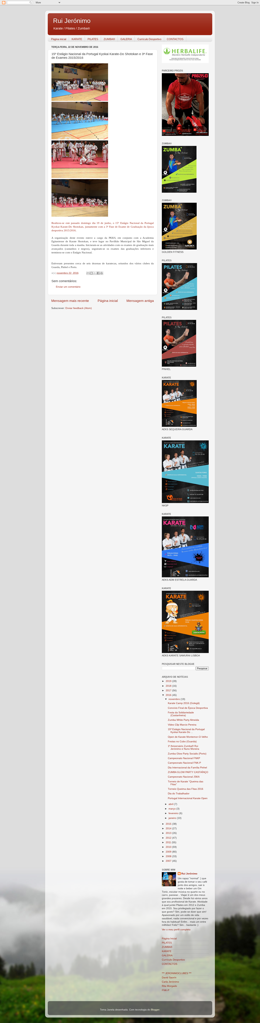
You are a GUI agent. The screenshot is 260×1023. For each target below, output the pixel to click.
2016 (169, 695)
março (172, 808)
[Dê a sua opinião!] (91, 273)
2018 (169, 686)
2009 (169, 851)
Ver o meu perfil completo (176, 929)
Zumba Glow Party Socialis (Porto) (187, 753)
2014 (169, 828)
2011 (169, 842)
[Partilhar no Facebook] (98, 273)
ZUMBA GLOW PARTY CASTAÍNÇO (188, 772)
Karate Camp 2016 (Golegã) (184, 703)
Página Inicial (169, 938)
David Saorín (169, 977)
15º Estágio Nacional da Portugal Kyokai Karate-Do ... (186, 730)
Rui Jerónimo (72, 20)
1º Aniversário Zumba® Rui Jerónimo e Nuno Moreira (183, 747)
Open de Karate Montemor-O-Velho (188, 737)
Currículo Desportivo (149, 39)
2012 (169, 838)
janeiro (173, 818)
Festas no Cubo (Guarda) (182, 741)
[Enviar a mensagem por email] (88, 273)
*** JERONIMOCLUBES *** (176, 973)
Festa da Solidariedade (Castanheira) (181, 714)
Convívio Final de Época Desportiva (188, 708)
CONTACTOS (175, 39)
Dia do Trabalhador (178, 793)
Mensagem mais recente (70, 301)
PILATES (93, 39)
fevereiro (174, 813)
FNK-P (165, 990)
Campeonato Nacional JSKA (184, 776)
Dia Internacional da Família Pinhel (187, 767)
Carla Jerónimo (170, 981)
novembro (175, 699)
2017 (169, 690)
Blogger (155, 1009)
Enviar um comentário (68, 286)
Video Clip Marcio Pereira (182, 724)
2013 (169, 833)
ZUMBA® (109, 39)
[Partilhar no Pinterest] (101, 273)
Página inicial (58, 39)
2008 (169, 856)
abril (171, 804)
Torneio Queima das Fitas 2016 (185, 789)
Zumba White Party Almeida (183, 720)
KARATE (77, 39)
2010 (169, 847)
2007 (169, 861)
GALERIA (126, 39)
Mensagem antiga (140, 301)
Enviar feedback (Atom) (78, 308)
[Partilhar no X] (95, 273)
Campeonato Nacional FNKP (184, 758)
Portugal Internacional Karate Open (187, 798)
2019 (169, 681)
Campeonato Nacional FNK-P (184, 763)
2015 (169, 824)
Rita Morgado (169, 986)
